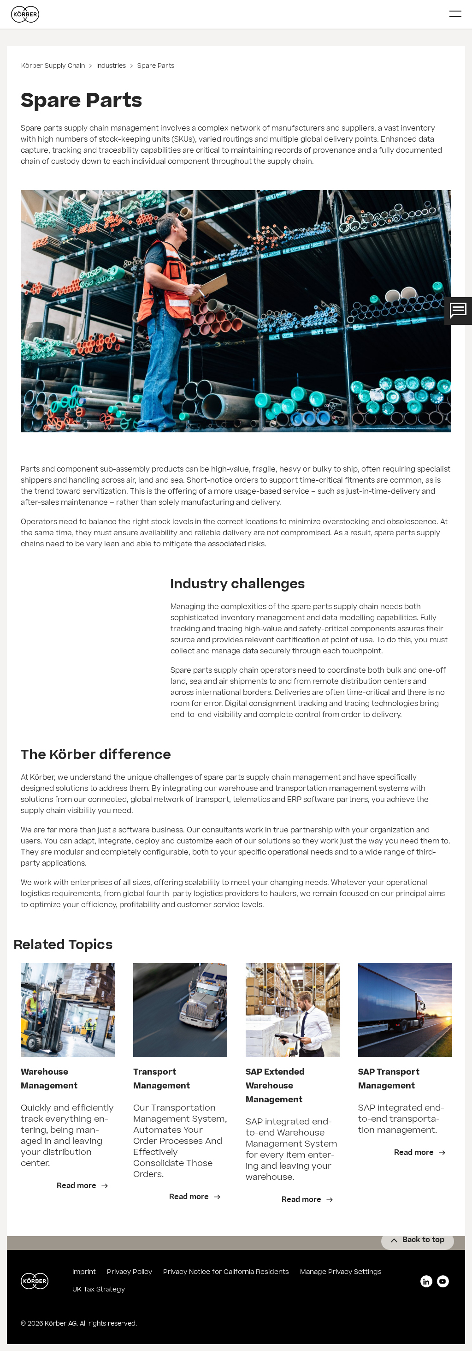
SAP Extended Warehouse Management (275, 1087)
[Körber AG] (226, 14)
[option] (68, 1090)
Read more (77, 1186)
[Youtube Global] (443, 1281)
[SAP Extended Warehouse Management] (293, 1010)
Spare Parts (155, 67)
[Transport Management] (180, 1010)
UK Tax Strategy (98, 1290)
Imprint (84, 1272)
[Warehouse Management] (68, 1010)
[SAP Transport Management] (405, 1010)
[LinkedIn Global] (426, 1281)
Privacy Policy (129, 1272)
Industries (111, 67)
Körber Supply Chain (54, 67)
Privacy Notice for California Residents (226, 1272)
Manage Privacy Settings (341, 1272)
